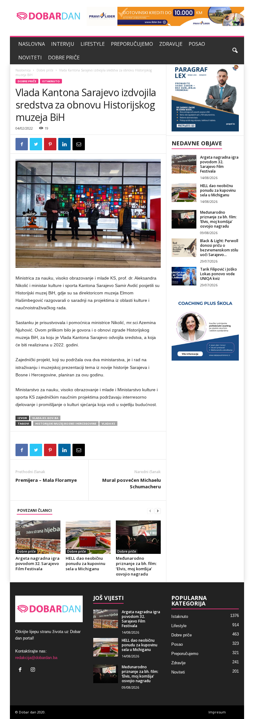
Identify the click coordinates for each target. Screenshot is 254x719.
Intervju (62, 44)
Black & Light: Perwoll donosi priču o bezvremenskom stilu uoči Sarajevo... (219, 247)
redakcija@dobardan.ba (36, 657)
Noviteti (30, 57)
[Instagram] (33, 670)
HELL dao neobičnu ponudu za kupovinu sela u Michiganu (85, 563)
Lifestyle (93, 44)
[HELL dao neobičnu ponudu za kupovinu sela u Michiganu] (88, 537)
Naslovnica (23, 70)
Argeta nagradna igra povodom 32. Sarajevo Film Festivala (37, 563)
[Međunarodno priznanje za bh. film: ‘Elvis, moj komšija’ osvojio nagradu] (138, 537)
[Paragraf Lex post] (205, 97)
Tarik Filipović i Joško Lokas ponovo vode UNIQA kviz (218, 274)
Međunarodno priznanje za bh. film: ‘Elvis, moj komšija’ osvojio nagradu (136, 566)
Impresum (217, 712)
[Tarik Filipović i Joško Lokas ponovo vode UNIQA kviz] (184, 276)
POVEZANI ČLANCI (34, 510)
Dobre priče (64, 57)
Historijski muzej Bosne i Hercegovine (65, 424)
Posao (197, 44)
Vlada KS (108, 424)
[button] (235, 51)
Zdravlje (170, 44)
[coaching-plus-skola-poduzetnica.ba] (205, 327)
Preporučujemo (132, 44)
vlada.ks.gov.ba (45, 418)
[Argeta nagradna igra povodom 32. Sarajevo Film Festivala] (37, 537)
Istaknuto (51, 81)
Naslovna (31, 44)
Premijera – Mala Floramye (46, 480)
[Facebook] (21, 670)
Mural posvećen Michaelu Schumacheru (131, 483)
